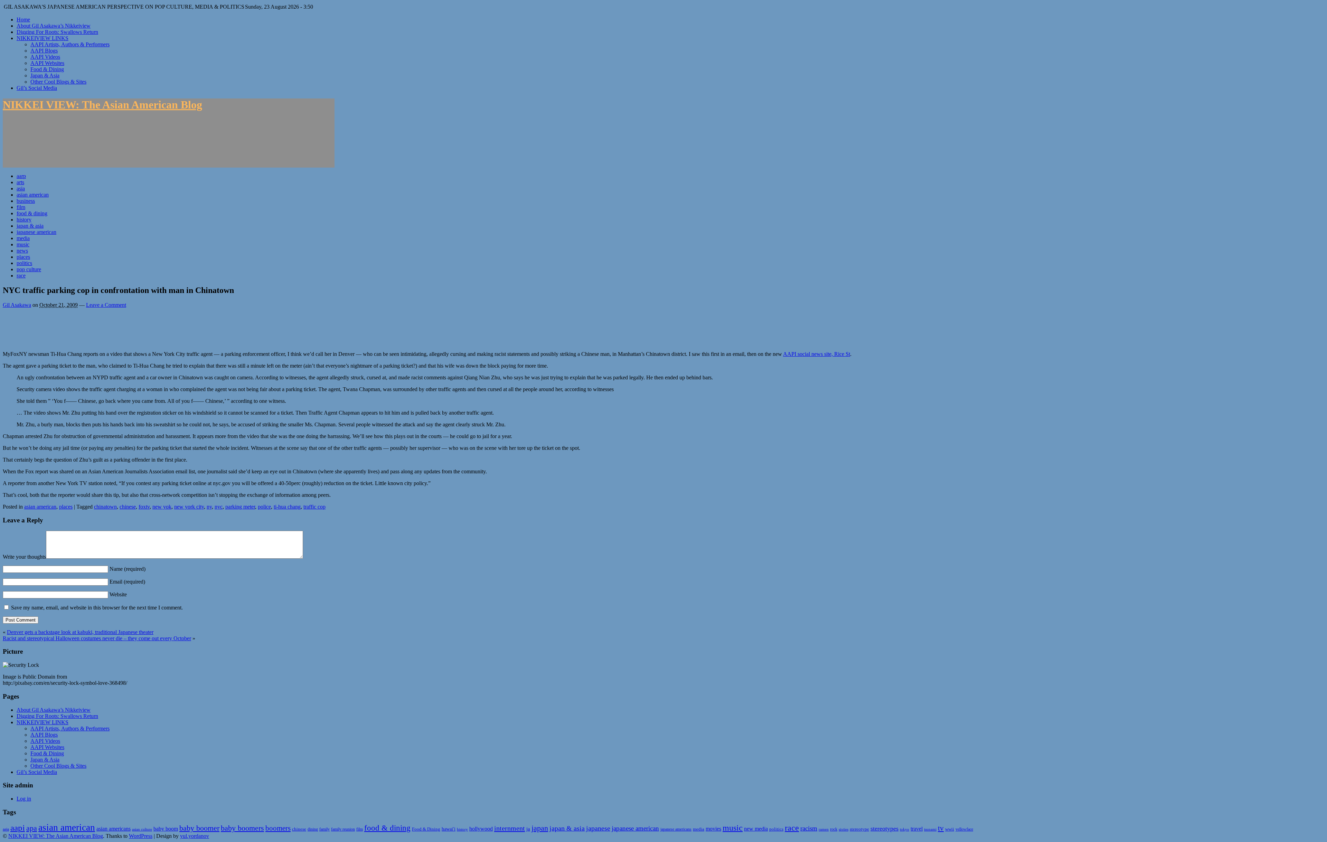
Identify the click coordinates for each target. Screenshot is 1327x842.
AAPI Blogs (44, 51)
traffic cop (314, 507)
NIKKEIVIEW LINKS (42, 38)
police (264, 507)
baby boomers (242, 828)
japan (539, 828)
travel (917, 828)
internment (509, 828)
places (23, 257)
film (21, 207)
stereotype (859, 829)
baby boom (165, 828)
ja (528, 829)
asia (21, 188)
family (324, 829)
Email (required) (126, 582)
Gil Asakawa (17, 305)
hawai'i (448, 829)
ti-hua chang (287, 507)
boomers (278, 828)
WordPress (140, 836)
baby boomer (199, 828)
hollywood (481, 829)
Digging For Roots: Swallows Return (57, 32)
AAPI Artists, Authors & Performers (70, 44)
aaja (6, 829)
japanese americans (675, 829)
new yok (161, 507)
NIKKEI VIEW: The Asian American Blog (102, 104)
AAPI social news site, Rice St (816, 354)
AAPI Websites (47, 63)
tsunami (930, 829)
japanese (598, 828)
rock (833, 829)
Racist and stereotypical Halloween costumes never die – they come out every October (97, 638)
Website (117, 594)
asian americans (113, 828)
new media (756, 829)
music (23, 244)
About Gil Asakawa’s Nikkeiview (54, 26)
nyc (219, 507)
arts (20, 182)
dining (313, 829)
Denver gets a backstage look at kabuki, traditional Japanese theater (80, 632)
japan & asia (30, 226)
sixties (843, 829)
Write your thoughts (24, 557)
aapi (17, 827)
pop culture (29, 269)
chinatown (105, 507)
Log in (24, 799)
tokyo (904, 829)
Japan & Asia (44, 75)
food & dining (32, 213)
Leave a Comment (106, 305)
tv (941, 828)
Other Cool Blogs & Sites (58, 82)
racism (808, 828)
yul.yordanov (194, 836)
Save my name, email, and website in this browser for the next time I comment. (97, 608)
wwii (949, 829)
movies (713, 828)
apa (31, 828)
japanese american (36, 232)
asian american (33, 195)
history (24, 220)
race (21, 275)
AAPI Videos (45, 57)
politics (24, 263)
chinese (128, 507)
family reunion (343, 829)
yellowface (964, 829)
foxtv (144, 507)
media (23, 238)
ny (209, 507)
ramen (824, 829)
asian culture (142, 829)
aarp (21, 176)
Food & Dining (47, 69)
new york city (189, 507)
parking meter (240, 507)
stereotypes (884, 828)
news (22, 251)
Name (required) (126, 569)
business (26, 201)
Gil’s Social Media (37, 88)
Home (23, 19)
